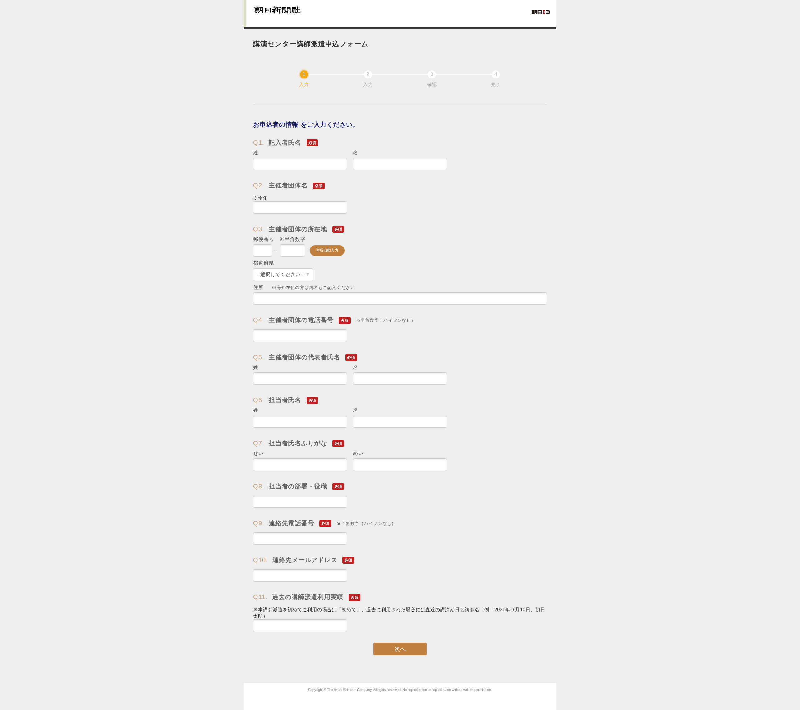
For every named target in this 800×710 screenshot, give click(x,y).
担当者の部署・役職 (297, 486)
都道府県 (263, 263)
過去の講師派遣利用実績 (305, 596)
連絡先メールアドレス (302, 560)
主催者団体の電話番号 (334, 320)
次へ (400, 649)
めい (358, 453)
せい (258, 453)
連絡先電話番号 (324, 523)
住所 (304, 287)
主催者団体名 (288, 185)
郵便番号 (279, 239)
